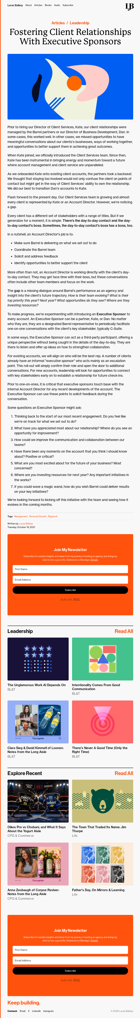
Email (22, 1011)
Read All (124, 631)
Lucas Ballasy (15, 5)
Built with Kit (70, 599)
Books (48, 5)
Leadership (79, 23)
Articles (38, 5)
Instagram (48, 1011)
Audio (57, 5)
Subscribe (68, 5)
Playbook (53, 516)
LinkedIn (36, 1011)
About (28, 5)
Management (21, 516)
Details (94, 559)
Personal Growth (37, 516)
